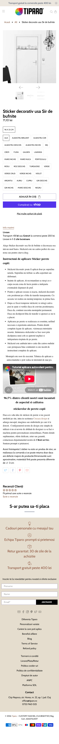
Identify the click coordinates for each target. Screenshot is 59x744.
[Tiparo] (29, 11)
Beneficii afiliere (29, 634)
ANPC (29, 680)
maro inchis (10, 159)
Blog (29, 638)
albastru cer (39, 138)
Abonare (47, 602)
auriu (19, 180)
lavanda (38, 152)
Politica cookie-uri (29, 665)
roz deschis (19, 166)
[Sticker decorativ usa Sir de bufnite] (29, 56)
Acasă (7, 22)
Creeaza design (40, 418)
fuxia (16, 152)
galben (26, 152)
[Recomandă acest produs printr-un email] (27, 470)
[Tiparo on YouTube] (40, 612)
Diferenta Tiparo (29, 619)
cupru (29, 180)
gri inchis (8, 188)
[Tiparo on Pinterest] (31, 612)
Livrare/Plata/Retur (30, 661)
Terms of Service (29, 643)
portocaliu (40, 159)
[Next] (38, 87)
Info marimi (8, 227)
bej (46, 145)
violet (39, 173)
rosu (6, 166)
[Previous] (21, 87)
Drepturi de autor (29, 675)
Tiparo (14, 716)
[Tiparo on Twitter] (35, 612)
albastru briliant (20, 138)
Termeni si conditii (29, 656)
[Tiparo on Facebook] (23, 612)
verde (47, 166)
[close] (56, 3)
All (16, 22)
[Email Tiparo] (19, 612)
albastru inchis (33, 145)
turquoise (35, 166)
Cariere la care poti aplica (29, 629)
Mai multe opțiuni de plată (29, 213)
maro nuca (25, 159)
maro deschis (24, 188)
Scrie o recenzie (10, 496)
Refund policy (29, 648)
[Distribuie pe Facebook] (12, 470)
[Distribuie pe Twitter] (5, 470)
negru (38, 188)
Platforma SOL (29, 685)
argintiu (8, 180)
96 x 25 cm (9, 129)
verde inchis (25, 173)
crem (6, 152)
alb (6, 138)
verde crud (9, 173)
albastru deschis (12, 145)
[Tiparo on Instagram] (27, 612)
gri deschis (42, 180)
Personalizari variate (29, 624)
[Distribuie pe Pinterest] (20, 470)
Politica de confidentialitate (30, 670)
